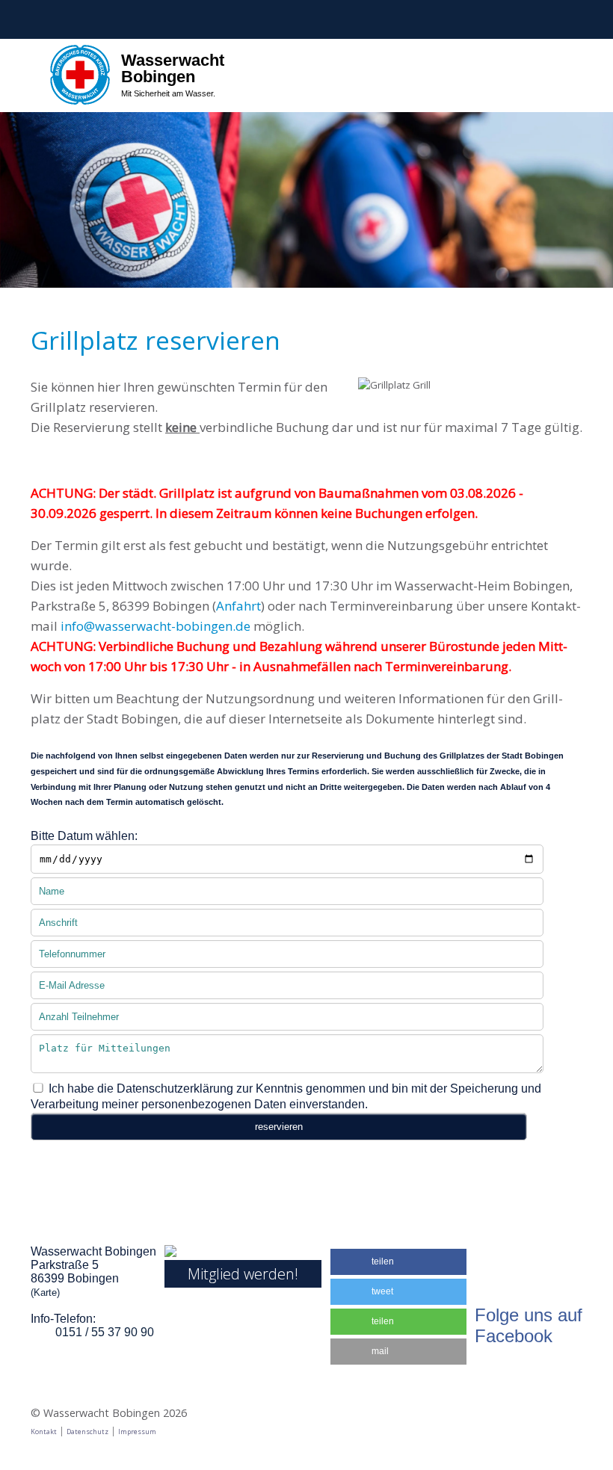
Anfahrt (238, 605)
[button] (398, 1262)
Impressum (137, 1431)
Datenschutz (87, 1431)
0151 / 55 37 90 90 (104, 1332)
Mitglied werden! (243, 1274)
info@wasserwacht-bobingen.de (155, 625)
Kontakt (44, 1431)
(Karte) (45, 1292)
